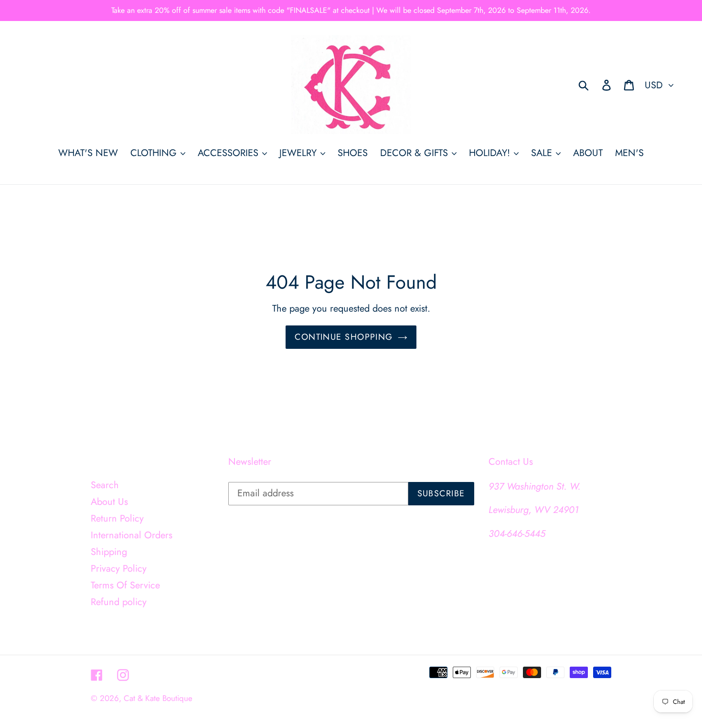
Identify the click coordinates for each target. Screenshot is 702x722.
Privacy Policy (119, 569)
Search (105, 485)
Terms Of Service (125, 585)
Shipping (109, 552)
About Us (109, 502)
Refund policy (119, 602)
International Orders (131, 535)
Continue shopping (344, 337)
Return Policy (117, 518)
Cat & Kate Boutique (158, 698)
